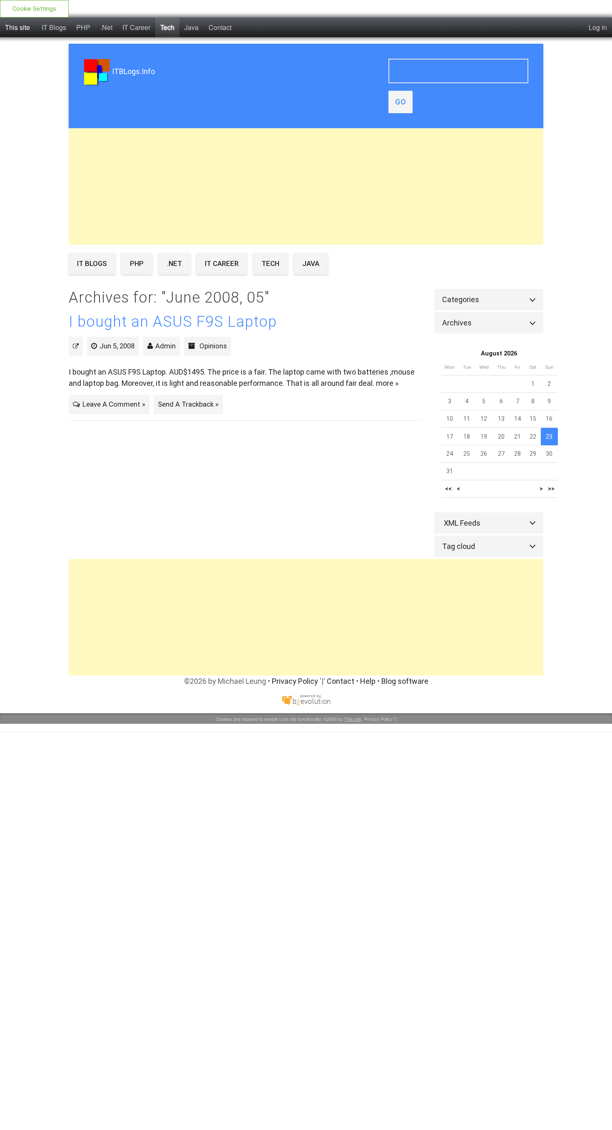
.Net (106, 27)
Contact (220, 27)
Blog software (404, 681)
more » (387, 383)
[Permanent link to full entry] (76, 346)
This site (17, 27)
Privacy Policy (295, 681)
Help (368, 681)
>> (551, 488)
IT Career (136, 27)
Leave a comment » (113, 404)
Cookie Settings (34, 8)
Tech (167, 27)
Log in (598, 27)
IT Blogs (54, 27)
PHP (83, 27)
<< (448, 488)
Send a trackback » (188, 404)
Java (191, 27)
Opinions (213, 346)
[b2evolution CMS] (306, 699)
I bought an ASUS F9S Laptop (173, 321)
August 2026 (499, 353)
